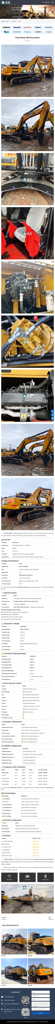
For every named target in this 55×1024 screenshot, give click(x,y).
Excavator (13, 21)
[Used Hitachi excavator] (27, 27)
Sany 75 (4, 919)
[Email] (52, 418)
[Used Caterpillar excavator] (6, 27)
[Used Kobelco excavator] (38, 27)
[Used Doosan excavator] (6, 32)
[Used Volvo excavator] (48, 27)
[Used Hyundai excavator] (17, 32)
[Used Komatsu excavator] (17, 27)
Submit (40, 1013)
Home (7, 21)
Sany (19, 21)
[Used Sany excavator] (38, 32)
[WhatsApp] (52, 411)
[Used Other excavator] (48, 32)
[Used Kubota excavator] (27, 32)
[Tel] (52, 414)
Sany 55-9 (51, 919)
